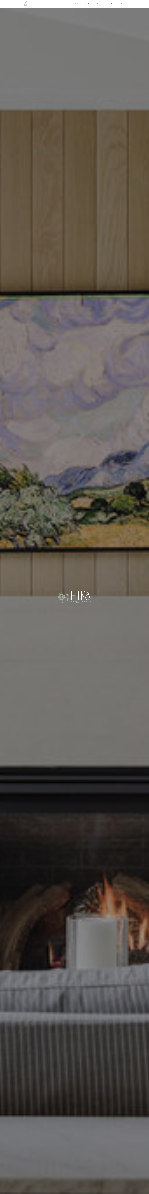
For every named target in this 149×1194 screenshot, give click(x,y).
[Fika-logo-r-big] (26, 4)
